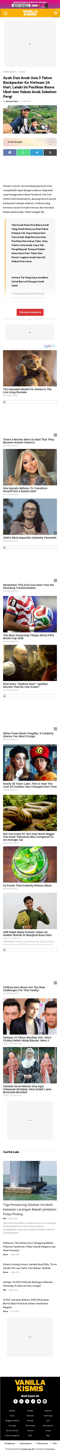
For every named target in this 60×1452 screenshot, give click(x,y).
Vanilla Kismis (9, 71)
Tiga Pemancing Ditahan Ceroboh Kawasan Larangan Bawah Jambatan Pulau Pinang (29, 1209)
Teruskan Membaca (30, 312)
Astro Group (51, 1449)
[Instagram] (21, 1401)
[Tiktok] (33, 1401)
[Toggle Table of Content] (48, 142)
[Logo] (30, 13)
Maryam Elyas (12, 101)
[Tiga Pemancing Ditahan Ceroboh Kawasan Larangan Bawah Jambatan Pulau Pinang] (30, 1180)
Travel (22, 71)
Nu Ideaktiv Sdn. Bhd (27, 1449)
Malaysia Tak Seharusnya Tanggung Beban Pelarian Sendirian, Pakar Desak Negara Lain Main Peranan (29, 1246)
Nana (5, 1254)
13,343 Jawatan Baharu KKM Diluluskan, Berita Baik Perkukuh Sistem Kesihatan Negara (26, 1303)
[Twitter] (27, 1401)
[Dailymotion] (45, 1401)
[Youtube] (39, 1401)
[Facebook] (15, 1401)
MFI (4, 1218)
